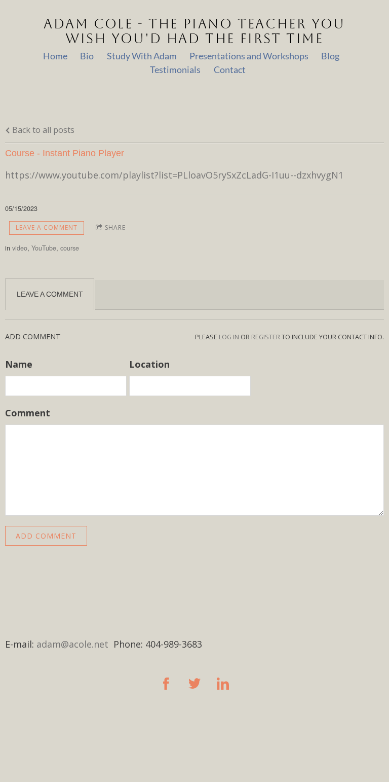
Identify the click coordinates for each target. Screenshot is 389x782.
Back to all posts (42, 129)
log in (229, 337)
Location (149, 364)
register (265, 337)
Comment (27, 413)
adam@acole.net (72, 644)
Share (115, 227)
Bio (87, 55)
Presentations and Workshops (248, 55)
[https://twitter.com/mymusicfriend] (194, 684)
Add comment (46, 536)
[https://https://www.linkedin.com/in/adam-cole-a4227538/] (223, 684)
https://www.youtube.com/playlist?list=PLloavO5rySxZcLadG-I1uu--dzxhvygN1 (174, 175)
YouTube (43, 248)
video (19, 248)
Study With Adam (142, 55)
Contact (230, 69)
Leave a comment (46, 227)
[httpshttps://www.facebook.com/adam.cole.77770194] (166, 684)
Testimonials (175, 69)
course (69, 248)
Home (55, 55)
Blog (330, 55)
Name (18, 364)
